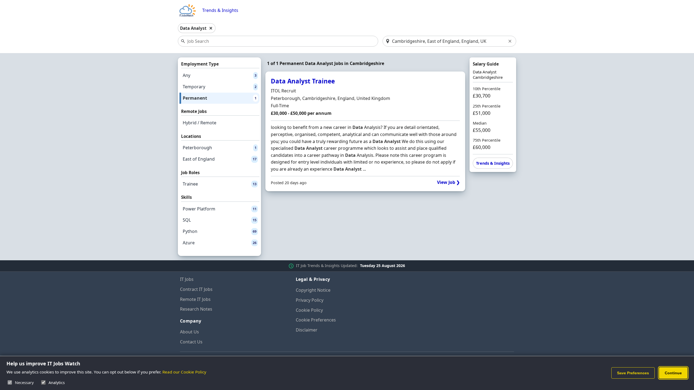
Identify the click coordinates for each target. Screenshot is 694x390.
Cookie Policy (309, 310)
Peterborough (219, 148)
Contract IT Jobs (196, 289)
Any (219, 75)
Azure (219, 243)
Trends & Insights (220, 10)
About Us (189, 332)
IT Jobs (187, 279)
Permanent (219, 98)
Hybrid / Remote (199, 123)
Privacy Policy (309, 300)
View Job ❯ (448, 182)
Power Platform (219, 209)
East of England (219, 159)
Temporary (219, 87)
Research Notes (196, 309)
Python (219, 231)
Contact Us (191, 342)
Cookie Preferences (316, 320)
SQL (219, 220)
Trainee (219, 184)
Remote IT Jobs (195, 299)
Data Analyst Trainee (303, 81)
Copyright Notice (313, 290)
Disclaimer (306, 330)
